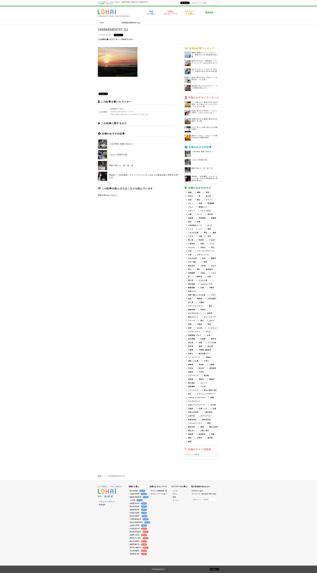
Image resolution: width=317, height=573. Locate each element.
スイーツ (191, 320)
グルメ (190, 207)
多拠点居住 (192, 419)
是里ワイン (192, 291)
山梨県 (211, 364)
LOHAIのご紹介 (197, 491)
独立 (190, 394)
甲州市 (190, 368)
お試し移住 (204, 430)
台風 (214, 408)
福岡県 (190, 379)
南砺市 (213, 258)
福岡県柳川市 (138, 544)
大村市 (201, 372)
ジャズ (190, 229)
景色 (207, 192)
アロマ (190, 236)
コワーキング (193, 375)
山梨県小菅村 (138, 525)
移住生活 (191, 266)
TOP (102, 23)
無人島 (208, 196)
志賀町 (190, 408)
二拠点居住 (208, 412)
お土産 (199, 328)
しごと (175, 491)
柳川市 (190, 280)
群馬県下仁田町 (139, 538)
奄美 (209, 423)
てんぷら (191, 247)
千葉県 (190, 350)
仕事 (190, 255)
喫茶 (209, 229)
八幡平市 (198, 276)
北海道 (208, 357)
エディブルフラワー (196, 306)
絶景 (190, 324)
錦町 (190, 441)
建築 (199, 192)
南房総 (199, 299)
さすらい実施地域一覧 (159, 491)
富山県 (210, 346)
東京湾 (210, 214)
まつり (209, 225)
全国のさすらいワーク (170, 12)
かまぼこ (212, 240)
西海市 (203, 310)
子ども (208, 331)
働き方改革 (213, 427)
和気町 (201, 364)
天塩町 (199, 324)
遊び (199, 200)
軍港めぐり (203, 207)
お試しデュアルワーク (196, 405)
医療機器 (211, 203)
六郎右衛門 (212, 299)
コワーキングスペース (205, 251)
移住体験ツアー (205, 353)
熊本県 (210, 438)
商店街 (201, 240)
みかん (211, 320)
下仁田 (203, 386)
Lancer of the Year (196, 397)
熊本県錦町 (137, 491)
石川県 (213, 405)
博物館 (213, 218)
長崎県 (190, 364)
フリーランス (193, 390)
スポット (191, 211)
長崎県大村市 (138, 535)
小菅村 (204, 262)
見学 (209, 236)
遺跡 (200, 346)
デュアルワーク (194, 401)
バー (200, 229)
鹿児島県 (212, 368)
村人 (190, 269)
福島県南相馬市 (139, 497)
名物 (200, 203)
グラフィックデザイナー (206, 394)
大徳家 (201, 302)
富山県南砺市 (138, 551)
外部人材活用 (193, 412)
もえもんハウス (206, 284)
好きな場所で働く (211, 390)
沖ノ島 (190, 302)
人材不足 (191, 416)
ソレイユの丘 (205, 211)
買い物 (190, 240)
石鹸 (200, 236)
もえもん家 (203, 280)
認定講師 (191, 386)
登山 (213, 247)
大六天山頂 (192, 258)
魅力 (199, 269)
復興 (214, 233)
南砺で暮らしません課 (196, 295)
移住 (204, 258)
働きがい (191, 430)
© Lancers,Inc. (158, 569)
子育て (206, 361)
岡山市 (201, 368)
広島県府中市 (138, 529)
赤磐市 (211, 287)
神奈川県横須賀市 (139, 522)
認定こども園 (193, 361)
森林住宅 (191, 427)
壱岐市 (201, 379)
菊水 (202, 320)
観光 (209, 324)
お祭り (190, 353)
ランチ (211, 244)
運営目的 (209, 12)
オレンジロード (210, 317)
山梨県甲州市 (138, 503)
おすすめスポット (195, 313)
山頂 (190, 251)
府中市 (213, 339)
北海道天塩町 (138, 513)
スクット (203, 383)
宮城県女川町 (138, 554)
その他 (136, 500)
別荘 (209, 276)
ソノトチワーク (194, 357)
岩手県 (190, 346)
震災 (205, 233)
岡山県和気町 (138, 506)
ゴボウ (213, 295)
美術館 (190, 218)
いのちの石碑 (193, 233)
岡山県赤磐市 (138, 541)
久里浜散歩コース (195, 225)
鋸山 (210, 306)
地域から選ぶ (151, 12)
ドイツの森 (212, 342)
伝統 (202, 287)
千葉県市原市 (138, 494)
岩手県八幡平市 (139, 547)
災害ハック (203, 408)
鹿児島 (206, 375)
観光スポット (193, 317)
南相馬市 (202, 434)
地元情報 (191, 339)
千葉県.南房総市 (205, 350)
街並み (190, 196)
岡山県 (190, 342)
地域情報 (191, 273)
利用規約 (102, 505)
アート (199, 214)
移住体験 (191, 284)
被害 (202, 427)
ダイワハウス (205, 416)
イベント (209, 200)
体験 (202, 244)
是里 (190, 299)
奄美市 (190, 372)
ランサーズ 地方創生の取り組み (204, 494)
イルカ (213, 273)
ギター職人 (192, 262)
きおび (213, 266)
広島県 (203, 339)
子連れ (203, 273)
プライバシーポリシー (107, 502)
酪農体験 (191, 287)
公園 (190, 214)
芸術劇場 (202, 218)
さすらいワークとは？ (159, 494)
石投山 (203, 247)
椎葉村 (211, 379)
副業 (212, 397)
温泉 (199, 221)
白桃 (200, 342)
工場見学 (191, 244)
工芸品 (203, 266)
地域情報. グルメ (194, 335)
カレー (190, 203)
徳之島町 (191, 383)
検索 (216, 2)
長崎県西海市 (138, 510)
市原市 (199, 438)
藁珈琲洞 (191, 310)
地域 (213, 434)
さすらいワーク (203, 255)
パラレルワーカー (195, 423)
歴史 (190, 221)
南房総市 (209, 269)
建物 (190, 192)
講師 (190, 438)
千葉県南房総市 (139, 519)
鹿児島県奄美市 (139, 532)
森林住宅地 (206, 419)
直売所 (209, 313)
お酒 (208, 335)
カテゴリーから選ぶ (190, 12)
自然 (190, 200)
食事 (190, 328)
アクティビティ (194, 331)
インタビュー (213, 328)
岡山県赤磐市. (138, 516)
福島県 (190, 434)
